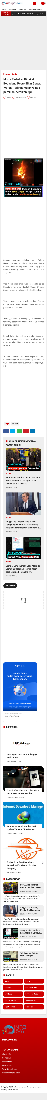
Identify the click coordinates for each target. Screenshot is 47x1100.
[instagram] (16, 1044)
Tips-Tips (29, 1007)
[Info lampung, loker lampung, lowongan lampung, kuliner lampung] (12, 5)
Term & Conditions (9, 1069)
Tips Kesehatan (11, 1007)
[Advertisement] (23, 43)
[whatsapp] (19, 431)
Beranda (6, 74)
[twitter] (12, 431)
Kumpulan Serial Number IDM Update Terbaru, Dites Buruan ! (21, 828)
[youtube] (19, 1044)
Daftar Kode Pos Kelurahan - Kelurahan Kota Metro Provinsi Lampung (22, 865)
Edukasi (8, 987)
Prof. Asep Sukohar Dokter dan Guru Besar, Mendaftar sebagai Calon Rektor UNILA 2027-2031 (23, 480)
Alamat (7, 981)
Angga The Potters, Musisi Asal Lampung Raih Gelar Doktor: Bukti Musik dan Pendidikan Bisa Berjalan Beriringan (23, 524)
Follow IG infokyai (35, 9)
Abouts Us (6, 1054)
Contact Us (6, 1058)
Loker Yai (22, 9)
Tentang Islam (30, 1000)
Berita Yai (12, 9)
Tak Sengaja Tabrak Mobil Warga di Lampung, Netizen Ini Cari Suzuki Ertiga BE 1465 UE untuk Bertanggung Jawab (29, 954)
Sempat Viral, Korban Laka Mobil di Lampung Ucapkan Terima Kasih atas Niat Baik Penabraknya (23, 569)
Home (4, 9)
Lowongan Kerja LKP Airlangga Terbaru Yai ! (22, 756)
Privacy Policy (7, 1065)
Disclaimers (7, 1062)
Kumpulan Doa (31, 987)
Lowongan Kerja (31, 994)
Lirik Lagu (8, 994)
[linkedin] (32, 431)
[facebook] (6, 431)
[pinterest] (26, 431)
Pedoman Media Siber (11, 1073)
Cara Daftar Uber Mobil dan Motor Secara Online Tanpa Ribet (23, 792)
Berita (14, 74)
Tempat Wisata (10, 1000)
